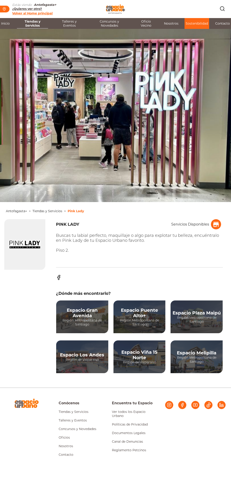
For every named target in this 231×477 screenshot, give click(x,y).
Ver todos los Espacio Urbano (129, 414)
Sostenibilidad (197, 23)
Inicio (5, 23)
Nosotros (171, 23)
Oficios (64, 437)
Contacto (222, 23)
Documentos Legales (129, 433)
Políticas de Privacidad (130, 424)
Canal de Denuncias (127, 442)
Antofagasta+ (16, 211)
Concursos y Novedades (109, 23)
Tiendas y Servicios (32, 23)
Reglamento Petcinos (129, 450)
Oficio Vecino (146, 23)
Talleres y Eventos (69, 23)
